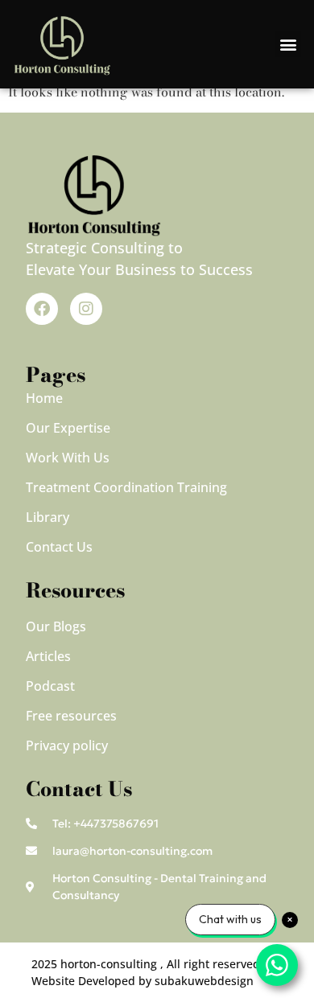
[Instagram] (86, 309)
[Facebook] (42, 309)
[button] (288, 44)
